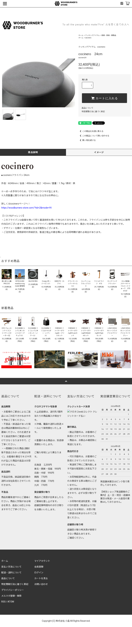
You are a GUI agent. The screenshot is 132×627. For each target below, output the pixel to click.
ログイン (38, 572)
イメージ (99, 152)
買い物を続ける (89, 140)
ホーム (80, 35)
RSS (3, 601)
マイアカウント (42, 561)
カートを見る (41, 578)
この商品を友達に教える (93, 131)
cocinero (88, 38)
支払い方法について (11, 566)
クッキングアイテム (92, 35)
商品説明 (33, 152)
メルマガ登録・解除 (11, 596)
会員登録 (38, 566)
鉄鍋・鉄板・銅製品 (109, 35)
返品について (87, 108)
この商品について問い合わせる (95, 136)
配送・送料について (11, 572)
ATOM (11, 601)
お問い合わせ (41, 584)
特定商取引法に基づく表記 (93, 111)
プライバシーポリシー (12, 590)
